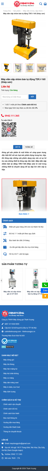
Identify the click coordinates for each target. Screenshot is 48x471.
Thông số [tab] (29, 147)
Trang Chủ (7, 11)
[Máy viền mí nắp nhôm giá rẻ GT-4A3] (12, 278)
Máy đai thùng (8, 364)
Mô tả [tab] (17, 147)
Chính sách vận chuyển (12, 404)
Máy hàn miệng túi (10, 369)
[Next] (43, 39)
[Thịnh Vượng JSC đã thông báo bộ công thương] (9, 342)
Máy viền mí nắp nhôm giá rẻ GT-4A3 (12, 293)
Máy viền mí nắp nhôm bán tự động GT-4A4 (35, 293)
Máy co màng (8, 378)
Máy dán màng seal (10, 382)
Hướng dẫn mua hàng (11, 422)
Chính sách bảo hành (11, 413)
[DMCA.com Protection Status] (8, 347)
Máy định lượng (9, 392)
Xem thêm (23, 214)
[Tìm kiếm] (40, 4)
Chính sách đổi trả (10, 409)
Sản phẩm (17, 11)
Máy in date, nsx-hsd (11, 387)
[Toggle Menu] (3, 4)
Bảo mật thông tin (10, 418)
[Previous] (5, 39)
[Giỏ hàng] (45, 4)
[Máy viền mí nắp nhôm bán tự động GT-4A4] (35, 278)
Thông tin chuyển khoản (12, 432)
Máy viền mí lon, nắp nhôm (33, 11)
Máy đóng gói (8, 360)
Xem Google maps (15, 450)
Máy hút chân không (11, 373)
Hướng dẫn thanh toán (11, 427)
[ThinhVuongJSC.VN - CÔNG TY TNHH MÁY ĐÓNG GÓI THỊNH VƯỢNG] (23, 4)
